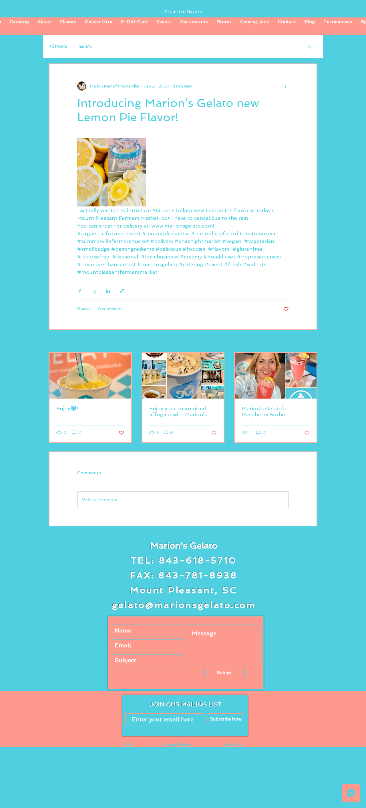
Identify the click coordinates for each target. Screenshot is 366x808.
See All (310, 341)
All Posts (58, 46)
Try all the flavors (183, 11)
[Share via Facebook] (80, 291)
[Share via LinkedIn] (108, 291)
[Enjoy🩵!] (90, 376)
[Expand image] (111, 172)
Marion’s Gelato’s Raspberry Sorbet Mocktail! (264, 411)
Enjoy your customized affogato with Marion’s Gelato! (178, 411)
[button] (310, 46)
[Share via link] (122, 291)
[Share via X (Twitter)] (94, 291)
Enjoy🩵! (67, 408)
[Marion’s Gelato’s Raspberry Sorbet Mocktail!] (276, 376)
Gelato (86, 46)
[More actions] (285, 86)
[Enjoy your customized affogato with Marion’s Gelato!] (183, 376)
